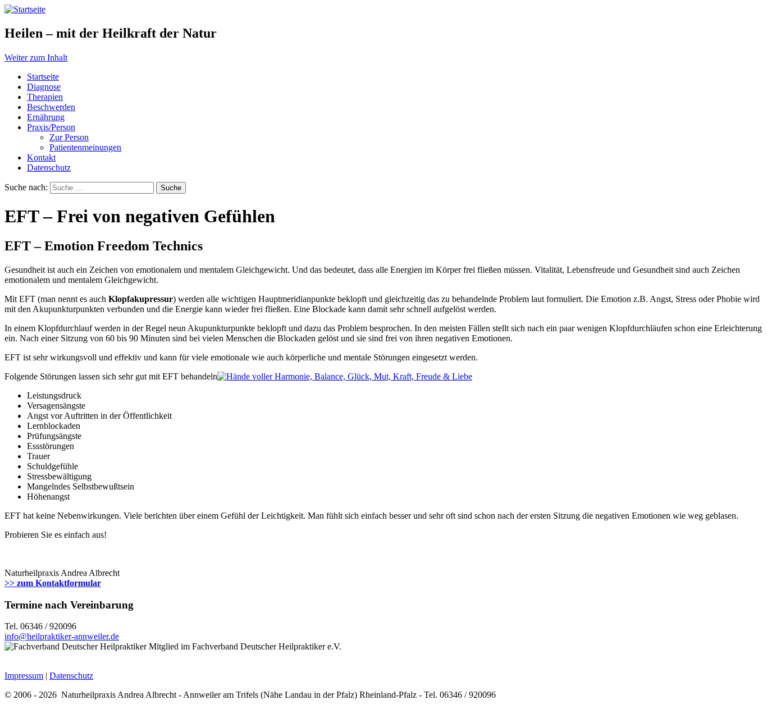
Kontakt (41, 157)
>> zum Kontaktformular (52, 583)
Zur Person (69, 137)
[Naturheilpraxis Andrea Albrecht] (24, 9)
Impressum (23, 675)
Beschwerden (51, 107)
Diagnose (44, 87)
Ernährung (46, 117)
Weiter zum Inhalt (35, 57)
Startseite (43, 76)
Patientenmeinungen (85, 147)
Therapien (45, 97)
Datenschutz (49, 167)
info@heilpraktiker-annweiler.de (61, 636)
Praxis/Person (51, 127)
